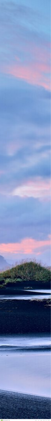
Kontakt (44, 420)
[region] (25, 201)
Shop (38, 420)
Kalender (41, 420)
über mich (49, 420)
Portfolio (36, 420)
